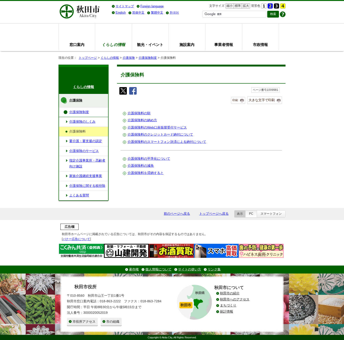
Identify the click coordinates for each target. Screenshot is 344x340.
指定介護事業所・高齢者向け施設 (87, 163)
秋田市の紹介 (230, 293)
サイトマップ (125, 6)
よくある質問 (79, 195)
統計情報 (226, 311)
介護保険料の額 (139, 113)
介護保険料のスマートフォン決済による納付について (167, 142)
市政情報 (260, 44)
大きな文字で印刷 (262, 100)
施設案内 (186, 44)
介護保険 (129, 57)
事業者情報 (223, 44)
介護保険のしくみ (82, 121)
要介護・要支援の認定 (85, 141)
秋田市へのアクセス (234, 299)
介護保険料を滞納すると (146, 173)
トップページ (88, 57)
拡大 (245, 5)
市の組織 (112, 321)
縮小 (229, 5)
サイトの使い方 (189, 269)
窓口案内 (77, 44)
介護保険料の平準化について (149, 158)
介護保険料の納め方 (142, 120)
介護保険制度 (148, 57)
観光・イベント (150, 44)
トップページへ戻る (214, 213)
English (121, 12)
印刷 (235, 100)
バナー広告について (76, 239)
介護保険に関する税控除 (87, 186)
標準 (237, 5)
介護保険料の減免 (141, 165)
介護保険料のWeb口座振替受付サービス (157, 127)
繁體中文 (157, 12)
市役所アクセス (84, 321)
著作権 (134, 269)
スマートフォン (271, 213)
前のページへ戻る (177, 213)
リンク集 (214, 269)
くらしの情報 (110, 57)
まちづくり (228, 305)
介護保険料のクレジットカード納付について (160, 134)
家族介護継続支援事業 (85, 176)
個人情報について (158, 269)
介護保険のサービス (84, 151)
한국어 (174, 12)
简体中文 (138, 12)
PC (251, 213)
